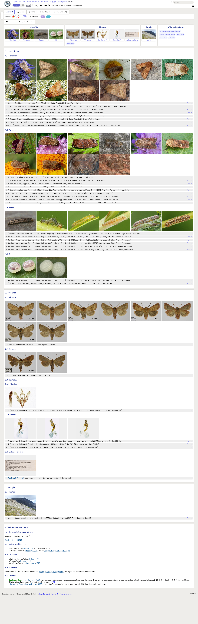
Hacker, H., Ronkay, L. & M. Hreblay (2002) (26, 584)
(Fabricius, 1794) (31, 550)
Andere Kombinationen (167, 34)
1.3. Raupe (9, 207)
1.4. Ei (7, 254)
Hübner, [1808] (26, 561)
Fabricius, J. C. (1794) (32, 580)
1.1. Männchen (11, 56)
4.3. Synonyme (11, 555)
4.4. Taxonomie (11, 567)
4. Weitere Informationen (16, 527)
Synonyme (180, 34)
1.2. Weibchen (10, 130)
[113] (53, 582)
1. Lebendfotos (12, 51)
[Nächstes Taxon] (19, 5)
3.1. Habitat (10, 492)
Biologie (148, 27)
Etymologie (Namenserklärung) (170, 31)
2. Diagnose (10, 293)
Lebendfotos (34, 27)
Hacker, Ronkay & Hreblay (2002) (57, 550)
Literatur (172, 38)
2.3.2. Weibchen (10, 415)
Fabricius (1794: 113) (16, 478)
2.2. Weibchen (10, 349)
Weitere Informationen (175, 27)
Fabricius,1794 (28, 548)
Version (54, 594)
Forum (189, 103)
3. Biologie (10, 487)
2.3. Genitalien (11, 380)
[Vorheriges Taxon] (14, 5)
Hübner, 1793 (34, 559)
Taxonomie (163, 38)
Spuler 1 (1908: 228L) (13, 540)
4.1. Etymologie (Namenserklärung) (19, 532)
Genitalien (70, 43)
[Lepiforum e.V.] (7, 4)
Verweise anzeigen (66, 594)
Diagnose (102, 27)
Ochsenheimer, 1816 (32, 563)
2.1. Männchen (11, 297)
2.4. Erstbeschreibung (14, 452)
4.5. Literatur (10, 576)
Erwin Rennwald (44, 594)
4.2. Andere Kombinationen (16, 544)
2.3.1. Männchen (11, 384)
